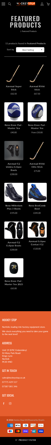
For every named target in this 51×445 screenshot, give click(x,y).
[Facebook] (3, 403)
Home (16, 31)
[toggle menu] (3, 4)
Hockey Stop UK (20, 420)
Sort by (10, 49)
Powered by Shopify (36, 420)
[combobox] (30, 49)
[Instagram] (10, 403)
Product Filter (27, 440)
